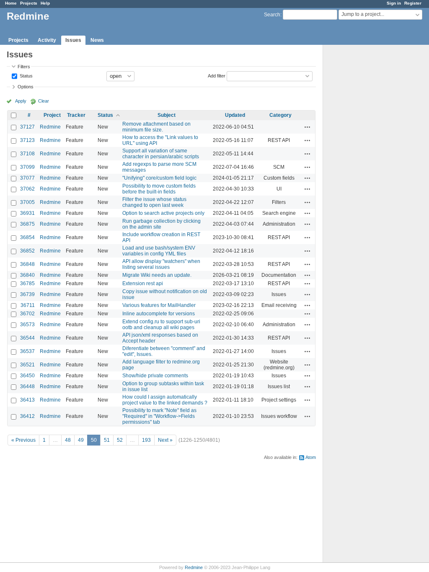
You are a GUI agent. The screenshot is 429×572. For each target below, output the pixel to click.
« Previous (23, 440)
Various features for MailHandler (159, 305)
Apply (20, 100)
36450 (27, 376)
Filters (24, 66)
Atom (310, 457)
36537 (27, 351)
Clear (43, 100)
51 (107, 440)
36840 (27, 275)
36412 (27, 416)
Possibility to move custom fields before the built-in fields (159, 189)
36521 (27, 365)
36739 (27, 294)
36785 (27, 283)
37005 (27, 202)
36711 (28, 305)
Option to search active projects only (163, 213)
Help (45, 3)
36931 (27, 213)
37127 (27, 127)
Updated (235, 115)
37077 (27, 178)
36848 (27, 264)
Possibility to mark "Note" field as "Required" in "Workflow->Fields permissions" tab (159, 416)
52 (120, 440)
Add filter (216, 75)
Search (272, 15)
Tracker (76, 115)
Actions (307, 127)
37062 (27, 189)
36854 (27, 237)
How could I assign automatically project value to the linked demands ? (164, 400)
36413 (27, 400)
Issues (73, 40)
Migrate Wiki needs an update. (156, 275)
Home (11, 3)
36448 (27, 386)
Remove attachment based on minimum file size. (156, 127)
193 (146, 440)
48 (68, 440)
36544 (27, 338)
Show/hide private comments (155, 376)
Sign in (394, 3)
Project (52, 115)
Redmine (50, 127)
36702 (27, 314)
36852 (27, 251)
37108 (27, 154)
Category (280, 115)
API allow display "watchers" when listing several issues (161, 264)
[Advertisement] (364, 176)
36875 (27, 224)
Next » (165, 440)
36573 (27, 324)
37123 (27, 140)
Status (25, 75)
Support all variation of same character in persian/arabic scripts (160, 154)
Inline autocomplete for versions (158, 314)
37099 (27, 167)
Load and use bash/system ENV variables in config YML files (158, 251)
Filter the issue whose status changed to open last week (154, 202)
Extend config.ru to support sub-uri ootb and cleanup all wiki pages (161, 324)
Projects (28, 3)
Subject (167, 115)
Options (26, 86)
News (97, 40)
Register (412, 3)
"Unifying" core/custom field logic (159, 178)
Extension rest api (142, 283)
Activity (47, 40)
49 (81, 440)
